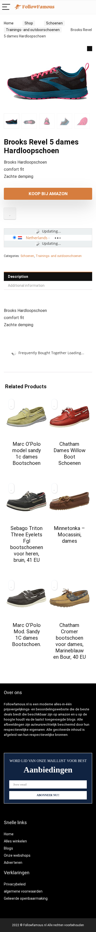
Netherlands (36, 237)
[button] (89, 48)
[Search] (78, 7)
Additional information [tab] (26, 285)
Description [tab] (18, 277)
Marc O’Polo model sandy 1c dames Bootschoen (26, 453)
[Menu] (6, 7)
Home (9, 23)
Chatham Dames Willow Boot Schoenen (70, 453)
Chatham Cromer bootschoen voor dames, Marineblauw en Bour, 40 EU (69, 641)
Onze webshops (17, 855)
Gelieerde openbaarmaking (26, 898)
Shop (29, 23)
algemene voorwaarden (23, 891)
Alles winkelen (15, 841)
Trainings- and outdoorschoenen (33, 30)
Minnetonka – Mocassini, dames (69, 534)
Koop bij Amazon (48, 193)
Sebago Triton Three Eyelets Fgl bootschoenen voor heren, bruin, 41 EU (26, 544)
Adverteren (13, 863)
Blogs (8, 848)
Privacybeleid (15, 884)
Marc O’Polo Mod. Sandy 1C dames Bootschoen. (26, 634)
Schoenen (54, 23)
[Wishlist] (89, 7)
